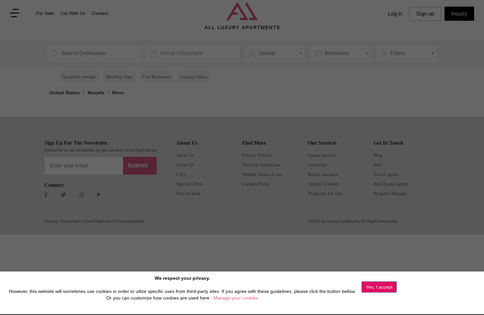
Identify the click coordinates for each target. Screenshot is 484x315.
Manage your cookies (235, 298)
